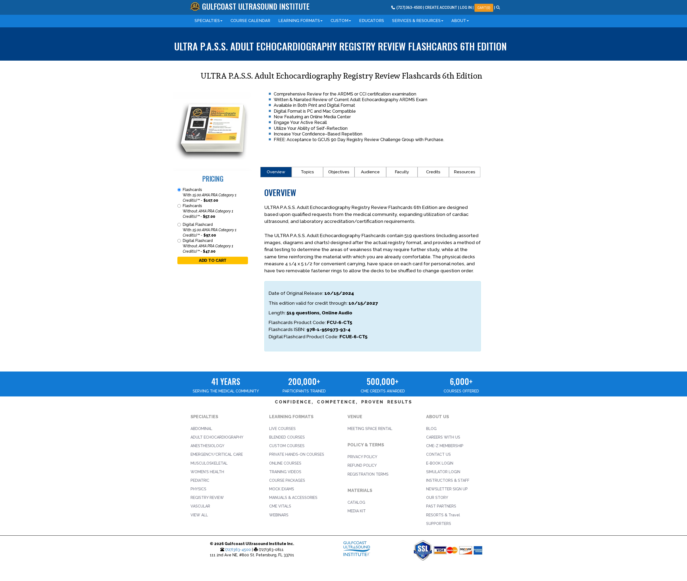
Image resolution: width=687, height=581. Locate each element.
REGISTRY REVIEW (207, 497)
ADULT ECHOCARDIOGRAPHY (217, 437)
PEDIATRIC (200, 480)
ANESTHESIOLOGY (207, 446)
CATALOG (356, 502)
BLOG (431, 428)
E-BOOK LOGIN (439, 463)
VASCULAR (200, 506)
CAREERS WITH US (443, 437)
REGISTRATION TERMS (368, 474)
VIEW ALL (199, 515)
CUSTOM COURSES (287, 446)
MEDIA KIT (357, 511)
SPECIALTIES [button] (207, 20)
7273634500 (409, 7)
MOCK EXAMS (281, 489)
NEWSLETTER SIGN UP (447, 489)
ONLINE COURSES (285, 463)
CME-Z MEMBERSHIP (444, 446)
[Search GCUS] (498, 7)
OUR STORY (437, 497)
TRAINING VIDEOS (285, 472)
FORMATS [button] (299, 20)
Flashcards (209, 195)
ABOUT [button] (458, 20)
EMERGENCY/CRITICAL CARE (217, 454)
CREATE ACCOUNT (441, 7)
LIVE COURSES (282, 428)
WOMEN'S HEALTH (207, 472)
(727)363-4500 (238, 549)
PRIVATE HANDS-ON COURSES (296, 454)
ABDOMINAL (201, 428)
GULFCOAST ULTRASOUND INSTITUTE (255, 6)
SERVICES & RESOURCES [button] (416, 20)
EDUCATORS (371, 20)
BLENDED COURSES (287, 437)
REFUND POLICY (362, 465)
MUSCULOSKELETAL (209, 463)
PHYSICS (198, 489)
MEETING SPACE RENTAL (370, 428)
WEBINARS (278, 515)
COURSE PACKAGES (287, 480)
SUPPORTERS (438, 523)
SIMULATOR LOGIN (443, 472)
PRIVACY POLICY (362, 457)
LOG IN (466, 7)
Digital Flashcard (209, 229)
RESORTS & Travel (443, 515)
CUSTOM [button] (339, 20)
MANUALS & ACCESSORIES (293, 497)
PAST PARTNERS (441, 506)
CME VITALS (280, 506)
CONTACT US (438, 454)
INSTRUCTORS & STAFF (447, 480)
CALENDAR (250, 20)
